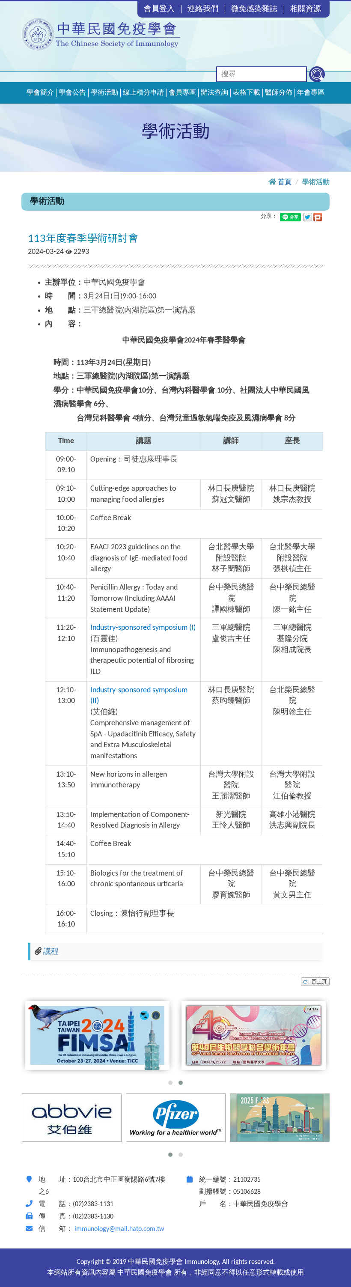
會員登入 (159, 9)
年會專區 (310, 92)
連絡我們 (202, 9)
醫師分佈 (278, 92)
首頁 (285, 182)
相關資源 (305, 9)
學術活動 (104, 92)
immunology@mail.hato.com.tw (119, 1229)
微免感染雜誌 (254, 9)
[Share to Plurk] (317, 217)
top (315, 981)
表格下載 (246, 92)
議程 (51, 952)
